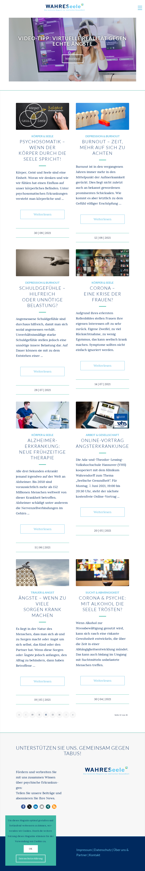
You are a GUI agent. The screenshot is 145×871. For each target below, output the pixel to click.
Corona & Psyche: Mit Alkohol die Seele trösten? (102, 603)
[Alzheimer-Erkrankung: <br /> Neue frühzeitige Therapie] (42, 415)
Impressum (84, 850)
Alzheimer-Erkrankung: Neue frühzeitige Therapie (42, 449)
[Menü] (138, 8)
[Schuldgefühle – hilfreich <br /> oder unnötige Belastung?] (42, 262)
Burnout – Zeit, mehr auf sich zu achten (102, 147)
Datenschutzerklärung (31, 858)
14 (59, 714)
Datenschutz (103, 850)
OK (30, 848)
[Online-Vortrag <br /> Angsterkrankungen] (102, 415)
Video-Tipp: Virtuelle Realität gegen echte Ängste (72, 41)
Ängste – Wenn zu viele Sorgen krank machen (42, 606)
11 (39, 714)
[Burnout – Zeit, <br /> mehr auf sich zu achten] (102, 116)
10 (32, 714)
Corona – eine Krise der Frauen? (102, 293)
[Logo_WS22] (64, 8)
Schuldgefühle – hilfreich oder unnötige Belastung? (42, 296)
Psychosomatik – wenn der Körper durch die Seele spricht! (42, 150)
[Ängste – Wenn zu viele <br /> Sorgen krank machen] (42, 572)
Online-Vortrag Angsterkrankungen (104, 443)
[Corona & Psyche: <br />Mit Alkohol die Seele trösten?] (102, 572)
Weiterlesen (72, 58)
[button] (23, 806)
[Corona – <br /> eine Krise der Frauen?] (102, 262)
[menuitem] (138, 8)
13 (53, 714)
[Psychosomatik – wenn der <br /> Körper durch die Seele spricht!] (42, 116)
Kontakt (94, 855)
